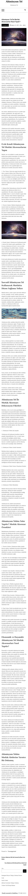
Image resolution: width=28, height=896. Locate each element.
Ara (2, 868)
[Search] (25, 10)
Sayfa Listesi (5, 880)
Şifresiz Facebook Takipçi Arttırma (10, 883)
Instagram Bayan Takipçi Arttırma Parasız (12, 875)
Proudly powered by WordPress (10, 893)
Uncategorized (5, 25)
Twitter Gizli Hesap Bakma (8, 885)
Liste (3, 878)
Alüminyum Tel (14, 1)
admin (24, 25)
